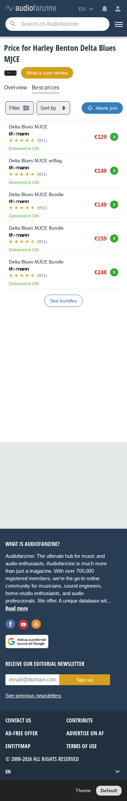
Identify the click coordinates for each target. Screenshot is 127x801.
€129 (100, 137)
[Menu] (118, 24)
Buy (114, 136)
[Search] (12, 24)
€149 (100, 171)
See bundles (63, 300)
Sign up (85, 679)
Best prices (45, 87)
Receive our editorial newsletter (44, 664)
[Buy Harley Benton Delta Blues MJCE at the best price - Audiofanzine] (30, 8)
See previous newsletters (33, 695)
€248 (100, 272)
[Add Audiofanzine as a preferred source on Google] (26, 641)
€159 (100, 238)
